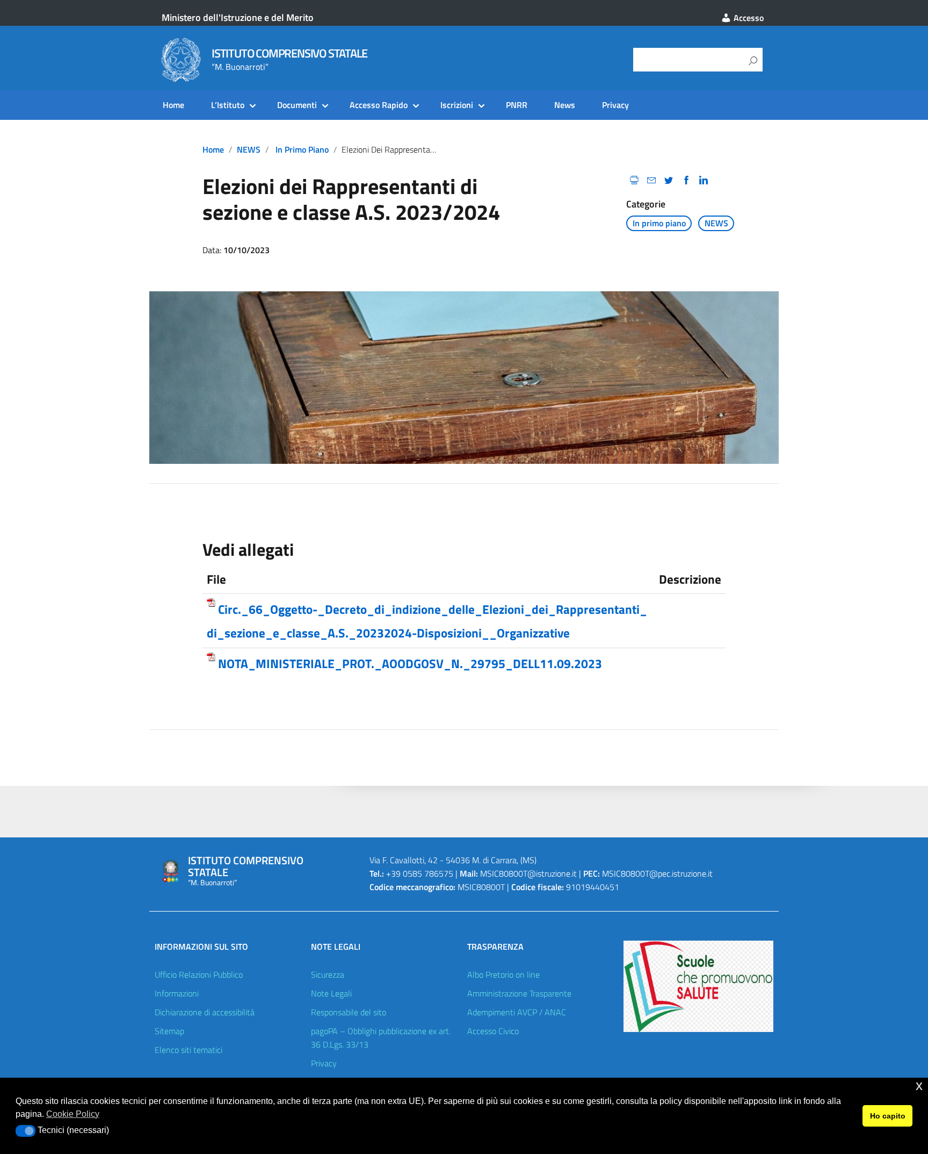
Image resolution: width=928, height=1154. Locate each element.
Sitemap (169, 1030)
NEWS (248, 149)
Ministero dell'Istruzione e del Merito (238, 17)
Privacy (615, 104)
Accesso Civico (493, 1030)
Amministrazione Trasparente (519, 993)
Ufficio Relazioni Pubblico (199, 974)
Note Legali (331, 993)
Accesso (747, 17)
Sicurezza (327, 974)
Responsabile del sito (348, 1012)
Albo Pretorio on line (503, 974)
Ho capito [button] (887, 1116)
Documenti (297, 104)
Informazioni (177, 993)
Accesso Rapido (379, 104)
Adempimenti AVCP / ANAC (516, 1012)
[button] (25, 1131)
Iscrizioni (456, 104)
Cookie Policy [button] (72, 1114)
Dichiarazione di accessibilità (205, 1012)
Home (173, 104)
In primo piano (302, 149)
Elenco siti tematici (188, 1049)
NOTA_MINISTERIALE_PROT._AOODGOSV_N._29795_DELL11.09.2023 (410, 663)
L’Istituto (227, 104)
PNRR (516, 104)
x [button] (919, 1085)
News (564, 104)
